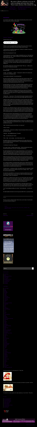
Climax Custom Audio (7, 401)
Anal (5, 289)
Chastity (5, 294)
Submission (5, 355)
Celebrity (5, 293)
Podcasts (5, 340)
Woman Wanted (6, 277)
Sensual (5, 347)
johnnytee (5, 321)
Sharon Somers (6, 407)
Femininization (6, 308)
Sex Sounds (5, 349)
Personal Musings (6, 338)
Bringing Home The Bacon (8, 276)
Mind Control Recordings (7, 329)
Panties (5, 336)
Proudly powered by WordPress (30, 424)
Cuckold (5, 300)
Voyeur (5, 364)
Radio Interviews (6, 344)
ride (29, 207)
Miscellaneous (6, 331)
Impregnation (6, 319)
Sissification (6, 351)
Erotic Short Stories (22, 8)
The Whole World (6, 281)
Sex (4, 348)
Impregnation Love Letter (7, 279)
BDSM (5, 290)
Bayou (5, 275)
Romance (5, 346)
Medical (5, 326)
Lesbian (5, 322)
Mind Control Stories (7, 330)
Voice (5, 363)
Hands (5, 315)
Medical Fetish (6, 327)
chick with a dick (15, 207)
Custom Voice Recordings (7, 400)
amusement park (8, 207)
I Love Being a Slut (7, 280)
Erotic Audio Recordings (7, 398)
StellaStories (6, 354)
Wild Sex (5, 366)
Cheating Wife (6, 296)
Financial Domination (7, 309)
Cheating (5, 295)
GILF (5, 313)
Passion (5, 337)
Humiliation (6, 317)
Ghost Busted (6, 283)
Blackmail (5, 291)
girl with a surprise (23, 207)
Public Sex (5, 341)
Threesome (5, 361)
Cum (5, 301)
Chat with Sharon (6, 403)
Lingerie (5, 323)
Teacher (5, 357)
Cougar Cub (6, 298)
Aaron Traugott (6, 288)
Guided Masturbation (7, 314)
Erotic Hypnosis (13, 8)
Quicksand (5, 342)
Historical (5, 316)
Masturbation (6, 324)
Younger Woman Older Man (8, 367)
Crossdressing (6, 299)
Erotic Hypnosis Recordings (8, 302)
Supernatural (6, 356)
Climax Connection (6, 402)
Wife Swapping (6, 365)
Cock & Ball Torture (7, 297)
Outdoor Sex (6, 335)
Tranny (6, 206)
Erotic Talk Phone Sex (7, 399)
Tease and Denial (6, 358)
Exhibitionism (6, 303)
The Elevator (6, 282)
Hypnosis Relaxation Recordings (8, 318)
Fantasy (5, 304)
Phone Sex (5, 339)
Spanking (5, 353)
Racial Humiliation (6, 343)
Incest (5, 320)
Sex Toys (5, 350)
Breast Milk (5, 292)
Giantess (5, 312)
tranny (9, 208)
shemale (6, 208)
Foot (4, 311)
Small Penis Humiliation (7, 352)
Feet (4, 305)
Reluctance (5, 345)
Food (5, 310)
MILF (5, 328)
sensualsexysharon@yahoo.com (7, 232)
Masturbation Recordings (7, 325)
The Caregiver (6, 278)
